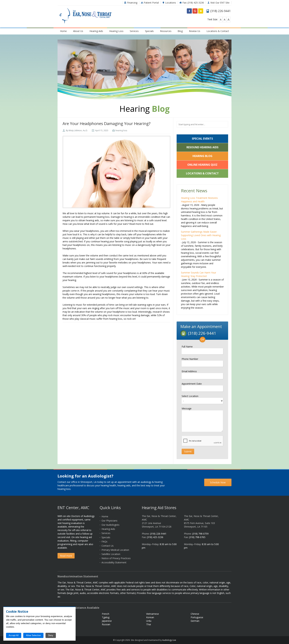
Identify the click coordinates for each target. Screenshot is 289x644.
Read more (66, 555)
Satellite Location (111, 554)
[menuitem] (63, 31)
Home (63, 31)
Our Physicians (109, 520)
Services (134, 31)
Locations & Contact (218, 31)
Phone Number (190, 358)
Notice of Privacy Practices (116, 558)
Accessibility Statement (114, 562)
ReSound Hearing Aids (202, 147)
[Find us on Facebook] (189, 11)
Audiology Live (169, 640)
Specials (149, 31)
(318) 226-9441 (158, 533)
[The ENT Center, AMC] (85, 16)
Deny (50, 635)
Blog (180, 31)
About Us (78, 31)
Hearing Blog (202, 156)
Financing (131, 2)
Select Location (190, 396)
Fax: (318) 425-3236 (193, 2)
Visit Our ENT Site (219, 2)
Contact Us (108, 545)
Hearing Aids (96, 31)
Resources (165, 31)
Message (186, 408)
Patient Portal (151, 2)
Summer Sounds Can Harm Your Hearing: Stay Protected (198, 274)
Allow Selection (33, 635)
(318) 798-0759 (200, 533)
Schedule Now (218, 482)
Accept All (14, 635)
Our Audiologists (110, 524)
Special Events (202, 138)
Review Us (194, 31)
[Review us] (200, 11)
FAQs (104, 541)
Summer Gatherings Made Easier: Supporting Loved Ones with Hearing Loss (201, 235)
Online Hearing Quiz (202, 165)
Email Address (189, 371)
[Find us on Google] (195, 11)
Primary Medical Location (115, 549)
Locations (170, 2)
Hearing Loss (116, 31)
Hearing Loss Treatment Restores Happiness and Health (199, 199)
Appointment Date (192, 383)
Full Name (187, 346)
